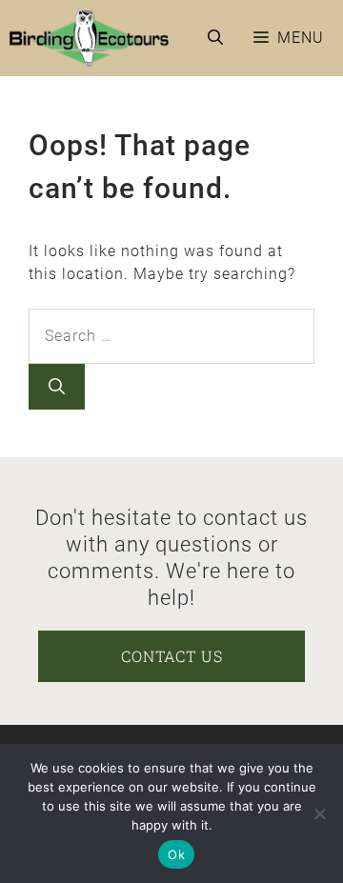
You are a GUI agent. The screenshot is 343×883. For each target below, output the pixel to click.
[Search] (57, 387)
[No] (319, 813)
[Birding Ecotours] (89, 38)
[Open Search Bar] (215, 38)
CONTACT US (172, 656)
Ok (176, 854)
